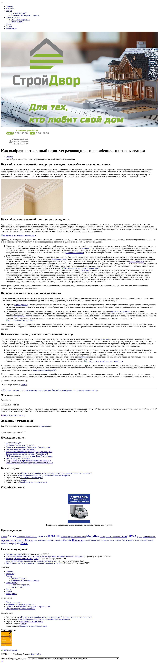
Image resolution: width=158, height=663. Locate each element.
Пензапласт (100, 540)
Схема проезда (12, 17)
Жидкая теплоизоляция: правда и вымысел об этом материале (44, 475)
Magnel (71, 537)
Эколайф (4, 543)
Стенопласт (135, 540)
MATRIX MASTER (80, 537)
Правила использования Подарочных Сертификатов (28, 447)
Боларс (50, 540)
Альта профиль (149, 537)
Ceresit (12, 536)
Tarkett (123, 536)
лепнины (85, 270)
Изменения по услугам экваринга (25, 15)
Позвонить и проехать (20, 19)
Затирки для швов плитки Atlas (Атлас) (22, 559)
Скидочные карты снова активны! (20, 449)
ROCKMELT (116, 537)
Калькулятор (11, 28)
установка (104, 339)
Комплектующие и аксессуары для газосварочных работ (29, 463)
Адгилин (139, 537)
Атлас (35, 540)
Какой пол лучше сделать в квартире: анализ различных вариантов (34, 563)
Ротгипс (111, 540)
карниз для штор (21, 305)
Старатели (126, 540)
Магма (93, 540)
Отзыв (8, 24)
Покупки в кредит (18, 13)
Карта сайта (36, 654)
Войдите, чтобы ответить (13, 415)
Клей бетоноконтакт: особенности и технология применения (31, 561)
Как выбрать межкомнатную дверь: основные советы (74, 390)
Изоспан (77, 540)
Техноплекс (142, 540)
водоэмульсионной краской (44, 370)
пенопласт (86, 248)
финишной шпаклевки (74, 253)
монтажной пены (59, 259)
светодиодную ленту (22, 316)
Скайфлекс (118, 540)
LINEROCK (64, 537)
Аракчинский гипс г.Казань (17, 540)
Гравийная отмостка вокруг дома (33, 482)
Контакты (10, 8)
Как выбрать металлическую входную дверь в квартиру (29, 452)
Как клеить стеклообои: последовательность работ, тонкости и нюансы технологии (56, 473)
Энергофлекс (14, 543)
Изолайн (67, 540)
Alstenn (4, 537)
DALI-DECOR (21, 537)
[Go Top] (2, 661)
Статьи (9, 26)
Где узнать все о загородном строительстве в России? (28, 460)
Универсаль (150, 540)
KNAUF (54, 536)
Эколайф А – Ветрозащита (31, 478)
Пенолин (106, 540)
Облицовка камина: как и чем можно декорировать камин (26, 390)
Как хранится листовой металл (19, 458)
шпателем (83, 357)
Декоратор (58, 540)
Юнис (24, 543)
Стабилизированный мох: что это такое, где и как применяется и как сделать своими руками (45, 556)
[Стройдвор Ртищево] (27, 135)
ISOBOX (29, 537)
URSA (132, 536)
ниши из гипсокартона (120, 311)
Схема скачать (17, 22)
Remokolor (109, 537)
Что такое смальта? (14, 554)
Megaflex (92, 536)
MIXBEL (102, 537)
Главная (9, 6)
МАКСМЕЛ (86, 540)
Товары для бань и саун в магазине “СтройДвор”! (27, 454)
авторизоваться (45, 426)
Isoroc (35, 537)
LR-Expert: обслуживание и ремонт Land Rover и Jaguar (29, 456)
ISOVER (42, 536)
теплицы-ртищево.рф (128, 658)
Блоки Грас (42, 540)
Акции (9, 11)
